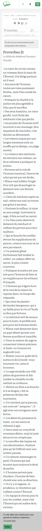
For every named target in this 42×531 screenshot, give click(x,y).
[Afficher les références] (22, 24)
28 (4, 456)
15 (4, 270)
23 (4, 387)
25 (4, 418)
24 (4, 402)
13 (4, 235)
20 (4, 340)
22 (4, 371)
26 (4, 429)
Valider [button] (7, 527)
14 (4, 251)
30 (4, 484)
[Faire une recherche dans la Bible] (23, 4)
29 (4, 472)
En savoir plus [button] (10, 521)
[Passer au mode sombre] (30, 4)
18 (4, 317)
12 (4, 220)
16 (4, 286)
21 (4, 356)
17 (4, 301)
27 (4, 441)
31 (4, 495)
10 (4, 196)
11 (4, 208)
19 (4, 328)
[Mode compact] (26, 24)
